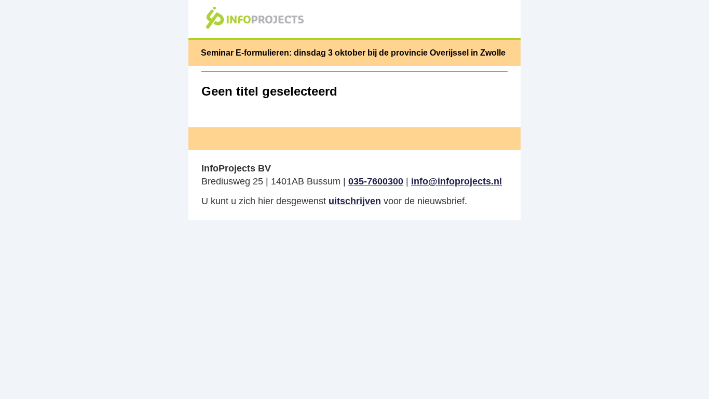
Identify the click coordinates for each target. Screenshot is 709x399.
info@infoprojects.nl (456, 181)
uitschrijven (355, 201)
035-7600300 (375, 181)
